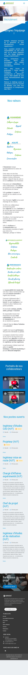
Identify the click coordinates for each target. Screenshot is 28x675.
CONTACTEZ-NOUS (10, 586)
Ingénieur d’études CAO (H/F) (12, 427)
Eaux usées (5, 620)
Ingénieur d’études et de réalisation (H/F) (12, 536)
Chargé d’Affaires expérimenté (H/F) (12, 475)
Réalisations (5, 628)
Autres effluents (6, 624)
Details (4, 436)
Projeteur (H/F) (11, 442)
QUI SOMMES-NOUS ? (11, 609)
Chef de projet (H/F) (10, 505)
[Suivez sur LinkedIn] (5, 651)
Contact (4, 630)
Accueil (4, 616)
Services (4, 626)
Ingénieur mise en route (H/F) (12, 459)
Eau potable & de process (8, 618)
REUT (4, 622)
